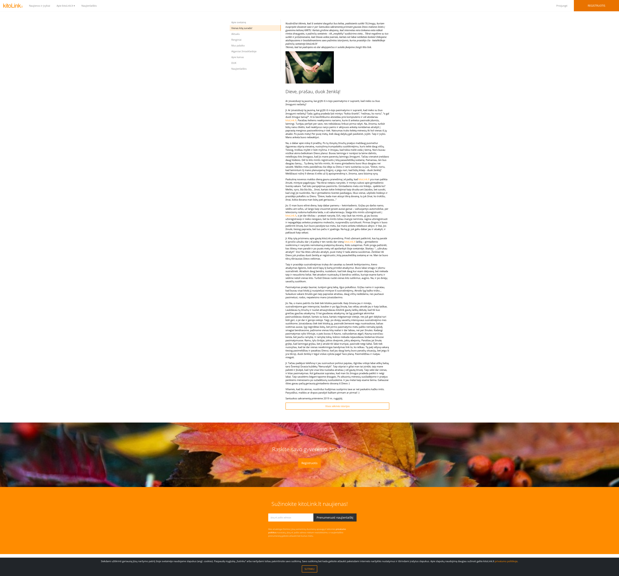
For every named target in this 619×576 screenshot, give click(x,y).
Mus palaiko (238, 45)
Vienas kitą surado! (241, 28)
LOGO (12, 5)
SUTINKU (309, 569)
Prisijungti (561, 5)
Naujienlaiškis (89, 5)
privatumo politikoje (506, 561)
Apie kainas (237, 57)
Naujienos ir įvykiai (39, 5)
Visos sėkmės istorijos (337, 406)
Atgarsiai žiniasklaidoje (243, 51)
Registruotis (596, 5)
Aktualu (235, 33)
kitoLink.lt (290, 120)
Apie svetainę (238, 22)
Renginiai (236, 39)
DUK (233, 62)
